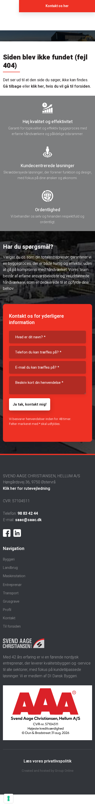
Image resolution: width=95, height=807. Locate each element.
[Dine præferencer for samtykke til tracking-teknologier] (8, 798)
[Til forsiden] (47, 21)
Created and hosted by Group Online (47, 770)
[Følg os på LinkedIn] (17, 533)
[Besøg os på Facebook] (6, 533)
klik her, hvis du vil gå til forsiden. (61, 86)
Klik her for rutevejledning (26, 488)
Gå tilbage (12, 86)
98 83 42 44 (28, 513)
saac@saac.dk (28, 520)
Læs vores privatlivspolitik (47, 761)
